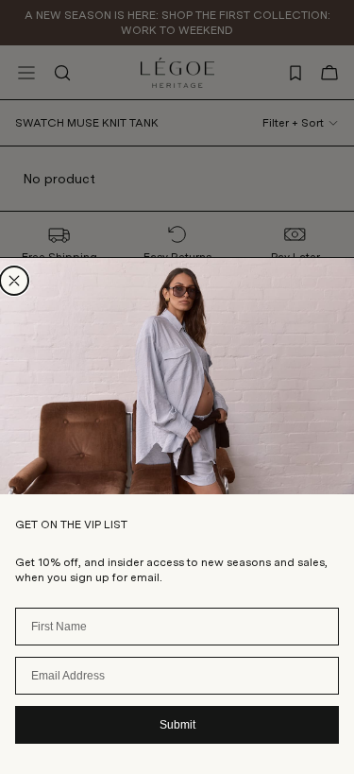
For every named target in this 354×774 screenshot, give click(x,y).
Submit (177, 724)
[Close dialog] (14, 281)
